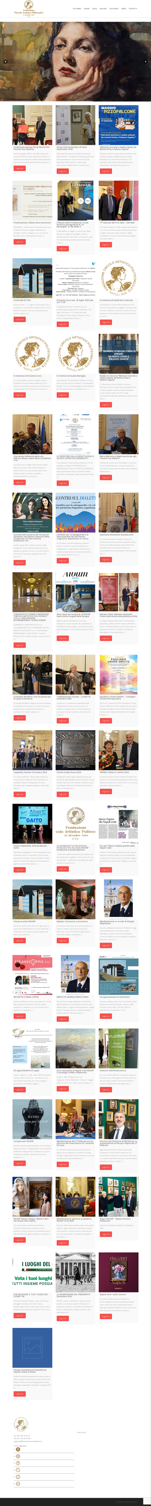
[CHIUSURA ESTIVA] (32, 278)
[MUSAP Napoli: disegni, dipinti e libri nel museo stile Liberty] (32, 1197)
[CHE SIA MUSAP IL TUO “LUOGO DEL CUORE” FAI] (32, 1272)
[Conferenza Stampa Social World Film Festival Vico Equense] (32, 125)
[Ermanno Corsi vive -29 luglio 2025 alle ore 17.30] (75, 278)
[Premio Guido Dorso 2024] (75, 750)
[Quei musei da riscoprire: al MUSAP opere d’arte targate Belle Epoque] (75, 592)
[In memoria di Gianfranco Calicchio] (119, 278)
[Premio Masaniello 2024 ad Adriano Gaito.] (32, 824)
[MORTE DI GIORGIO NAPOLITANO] (75, 975)
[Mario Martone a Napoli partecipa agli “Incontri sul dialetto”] (119, 434)
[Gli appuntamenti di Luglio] (32, 1048)
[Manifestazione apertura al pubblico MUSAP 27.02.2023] (75, 1197)
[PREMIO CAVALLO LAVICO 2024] (119, 750)
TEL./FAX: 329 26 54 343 (22, 1438)
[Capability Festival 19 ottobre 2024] (32, 750)
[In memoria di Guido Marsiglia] (75, 354)
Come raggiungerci (20, 1446)
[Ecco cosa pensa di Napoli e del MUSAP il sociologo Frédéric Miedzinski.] (75, 1048)
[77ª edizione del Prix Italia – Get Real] (119, 200)
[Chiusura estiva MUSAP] (32, 899)
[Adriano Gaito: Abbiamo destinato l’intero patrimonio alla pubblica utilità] (119, 592)
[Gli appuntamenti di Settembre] (119, 975)
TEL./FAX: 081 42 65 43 (22, 1436)
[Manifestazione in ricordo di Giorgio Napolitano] (119, 899)
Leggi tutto (19, 168)
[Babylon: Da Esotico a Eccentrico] (75, 899)
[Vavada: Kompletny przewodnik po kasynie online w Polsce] (32, 1348)
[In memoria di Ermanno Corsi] (32, 354)
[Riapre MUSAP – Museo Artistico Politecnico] (119, 1197)
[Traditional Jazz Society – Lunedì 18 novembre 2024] (75, 675)
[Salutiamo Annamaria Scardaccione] (119, 513)
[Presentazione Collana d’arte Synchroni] (32, 200)
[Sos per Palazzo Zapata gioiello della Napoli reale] (119, 824)
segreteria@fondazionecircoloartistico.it (28, 1441)
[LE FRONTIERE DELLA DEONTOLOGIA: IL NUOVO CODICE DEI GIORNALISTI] (75, 434)
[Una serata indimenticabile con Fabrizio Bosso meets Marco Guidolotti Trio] (32, 434)
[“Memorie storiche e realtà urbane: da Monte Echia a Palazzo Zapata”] (119, 125)
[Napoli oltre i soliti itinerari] (119, 1272)
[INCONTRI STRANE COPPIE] (32, 975)
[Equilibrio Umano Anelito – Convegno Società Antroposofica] (119, 675)
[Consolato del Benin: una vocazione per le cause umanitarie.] (32, 675)
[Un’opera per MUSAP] (32, 1119)
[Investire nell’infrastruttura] (119, 1048)
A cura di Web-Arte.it (126, 1502)
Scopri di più (81, 1432)
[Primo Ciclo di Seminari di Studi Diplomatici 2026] (75, 125)
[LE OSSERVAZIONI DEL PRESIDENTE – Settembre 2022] (75, 1272)
